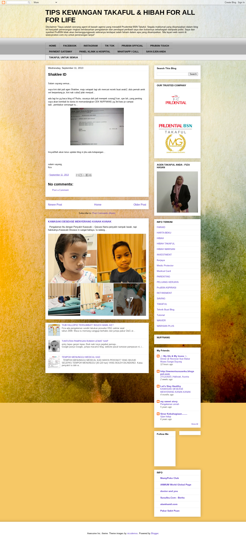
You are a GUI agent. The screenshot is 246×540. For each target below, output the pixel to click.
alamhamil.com (168, 504)
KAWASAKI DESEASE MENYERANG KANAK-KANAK (79, 221)
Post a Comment (60, 190)
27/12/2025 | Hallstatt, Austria (174, 376)
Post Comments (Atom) (103, 213)
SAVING (161, 298)
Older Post (140, 204)
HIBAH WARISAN (166, 249)
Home (97, 204)
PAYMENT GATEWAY (60, 51)
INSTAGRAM (91, 45)
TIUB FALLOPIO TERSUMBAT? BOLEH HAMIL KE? (87, 325)
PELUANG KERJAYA (168, 282)
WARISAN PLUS (165, 326)
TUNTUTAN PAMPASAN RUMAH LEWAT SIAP (85, 341)
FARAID (161, 227)
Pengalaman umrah (169, 404)
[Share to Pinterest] (90, 175)
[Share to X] (84, 175)
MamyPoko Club (169, 478)
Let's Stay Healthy (170, 386)
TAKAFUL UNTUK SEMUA (63, 57)
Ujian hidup (165, 416)
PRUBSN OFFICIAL (132, 45)
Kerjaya (161, 260)
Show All (194, 424)
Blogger (154, 533)
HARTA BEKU (164, 232)
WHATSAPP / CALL (128, 51)
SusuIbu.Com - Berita (172, 497)
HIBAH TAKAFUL (166, 243)
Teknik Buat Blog (165, 309)
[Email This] (77, 175)
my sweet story (169, 401)
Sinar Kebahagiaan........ (173, 413)
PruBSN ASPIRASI (166, 287)
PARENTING (163, 276)
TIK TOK (109, 45)
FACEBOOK (69, 45)
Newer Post (55, 204)
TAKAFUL (162, 304)
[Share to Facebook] (87, 175)
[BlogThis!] (80, 175)
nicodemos (132, 533)
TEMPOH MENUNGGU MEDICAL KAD (81, 357)
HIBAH (160, 238)
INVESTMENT (164, 254)
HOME (52, 45)
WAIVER (161, 320)
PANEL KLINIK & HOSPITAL (94, 51)
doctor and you (169, 491)
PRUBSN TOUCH (159, 45)
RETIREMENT (164, 293)
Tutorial (161, 315)
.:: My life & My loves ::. (173, 356)
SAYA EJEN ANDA (156, 51)
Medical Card (164, 271)
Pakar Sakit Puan (170, 510)
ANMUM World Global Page (175, 484)
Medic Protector (165, 265)
